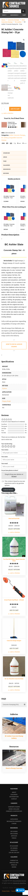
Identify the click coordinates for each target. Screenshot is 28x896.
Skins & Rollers (14, 809)
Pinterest (17, 888)
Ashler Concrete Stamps (17, 135)
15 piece (4, 388)
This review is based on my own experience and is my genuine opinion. (15, 483)
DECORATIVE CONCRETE (14, 821)
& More (14, 823)
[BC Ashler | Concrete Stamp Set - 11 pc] (9, 193)
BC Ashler (18, 22)
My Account (14, 846)
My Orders (14, 848)
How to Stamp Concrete (14, 768)
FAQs (4, 161)
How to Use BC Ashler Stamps (14, 345)
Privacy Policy (6, 891)
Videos (14, 838)
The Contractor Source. (19, 881)
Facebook (5, 888)
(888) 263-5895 (14, 862)
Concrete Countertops (14, 811)
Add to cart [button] (14, 610)
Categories (14, 819)
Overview (6, 153)
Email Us (14, 865)
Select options (14, 529)
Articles (14, 836)
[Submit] (23, 11)
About (14, 792)
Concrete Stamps (13, 20)
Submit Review (8, 490)
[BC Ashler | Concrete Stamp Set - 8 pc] (9, 221)
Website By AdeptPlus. (19, 883)
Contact (14, 799)
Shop (4, 15)
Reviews (6, 173)
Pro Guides (14, 833)
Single (9, 401)
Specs (5, 157)
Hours (14, 867)
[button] (23, 39)
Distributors (14, 796)
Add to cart (15, 109)
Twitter (11, 888)
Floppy (4, 401)
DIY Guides (14, 831)
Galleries (6, 165)
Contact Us (14, 860)
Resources (14, 15)
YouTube (22, 888)
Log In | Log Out (14, 852)
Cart (24, 15)
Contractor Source (14, 5)
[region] (14, 125)
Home (3, 20)
